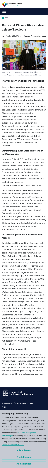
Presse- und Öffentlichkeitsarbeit (17, 403)
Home (7, 17)
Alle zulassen (24, 450)
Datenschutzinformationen (13, 444)
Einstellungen (24, 457)
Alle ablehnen (24, 463)
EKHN (4, 407)
